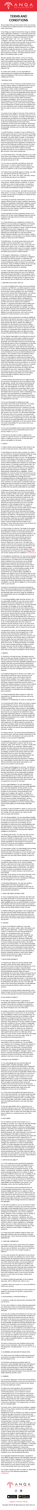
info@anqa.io (14, 431)
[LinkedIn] (21, 1490)
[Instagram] (15, 1490)
